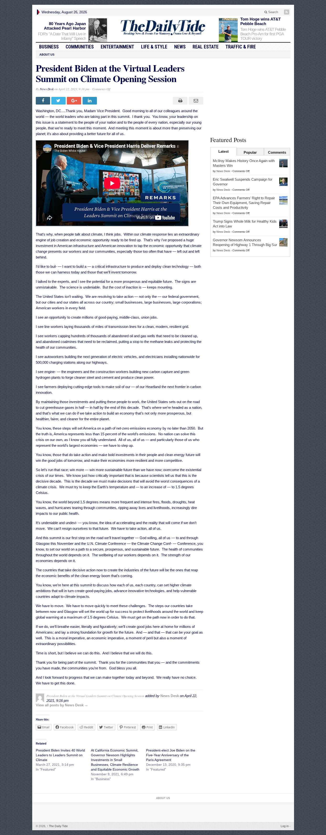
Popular (250, 152)
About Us (46, 54)
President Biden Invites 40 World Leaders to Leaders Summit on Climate (60, 755)
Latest (223, 151)
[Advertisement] (250, 96)
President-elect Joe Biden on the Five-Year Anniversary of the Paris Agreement (170, 755)
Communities (80, 47)
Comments (277, 152)
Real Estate (206, 47)
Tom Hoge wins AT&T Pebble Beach (260, 21)
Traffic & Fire (241, 47)
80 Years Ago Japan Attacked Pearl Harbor (65, 26)
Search (272, 12)
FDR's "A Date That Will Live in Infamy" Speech (62, 36)
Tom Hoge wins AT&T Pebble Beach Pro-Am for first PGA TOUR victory (263, 34)
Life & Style (154, 47)
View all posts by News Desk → (62, 705)
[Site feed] (287, 12)
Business (49, 47)
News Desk (47, 89)
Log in (285, 826)
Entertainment (117, 47)
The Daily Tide (57, 826)
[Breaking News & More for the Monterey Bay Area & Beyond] (163, 27)
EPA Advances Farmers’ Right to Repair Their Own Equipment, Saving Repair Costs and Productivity (244, 203)
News (180, 47)
